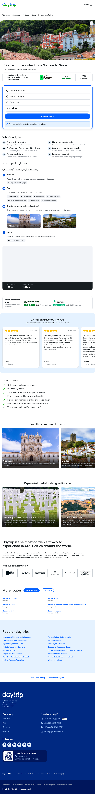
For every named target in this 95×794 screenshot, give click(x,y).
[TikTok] (24, 744)
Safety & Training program (46, 784)
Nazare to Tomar (54, 598)
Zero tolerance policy (64, 784)
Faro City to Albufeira (56, 644)
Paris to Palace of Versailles (13, 660)
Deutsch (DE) (32, 774)
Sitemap (6, 731)
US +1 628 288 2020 (52, 723)
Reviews (83, 78)
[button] (21, 347)
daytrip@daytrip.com (53, 732)
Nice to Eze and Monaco (57, 653)
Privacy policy (30, 784)
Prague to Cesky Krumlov (12, 653)
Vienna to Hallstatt (55, 660)
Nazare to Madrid (54, 611)
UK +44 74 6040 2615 (53, 727)
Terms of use (6, 784)
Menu (86, 5)
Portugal (26, 15)
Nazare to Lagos (8, 605)
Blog (4, 723)
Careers (5, 727)
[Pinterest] (19, 744)
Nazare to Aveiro (9, 611)
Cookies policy (18, 784)
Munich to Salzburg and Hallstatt (60, 657)
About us (6, 719)
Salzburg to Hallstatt (10, 650)
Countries (16, 15)
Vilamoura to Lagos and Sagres (14, 640)
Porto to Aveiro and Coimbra (13, 647)
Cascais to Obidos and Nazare (59, 647)
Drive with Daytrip (38, 678)
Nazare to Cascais (9, 598)
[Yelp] (29, 744)
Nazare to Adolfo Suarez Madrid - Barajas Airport (67, 605)
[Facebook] (4, 744)
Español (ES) (19, 774)
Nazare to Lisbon (54, 640)
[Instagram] (9, 744)
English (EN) (6, 774)
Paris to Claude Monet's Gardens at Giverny (65, 650)
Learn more (7, 465)
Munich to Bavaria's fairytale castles (16, 657)
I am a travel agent (56, 678)
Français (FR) (45, 774)
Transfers (6, 15)
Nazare (34, 15)
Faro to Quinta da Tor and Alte (59, 637)
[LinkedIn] (14, 744)
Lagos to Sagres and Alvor (12, 644)
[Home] (9, 5)
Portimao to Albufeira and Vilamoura (16, 637)
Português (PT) (59, 774)
